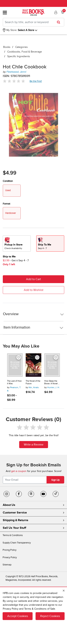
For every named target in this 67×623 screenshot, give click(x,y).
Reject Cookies (50, 616)
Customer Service (15, 512)
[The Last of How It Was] (15, 365)
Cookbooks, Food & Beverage (24, 51)
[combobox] (33, 22)
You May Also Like (21, 346)
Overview (11, 314)
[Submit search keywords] (59, 22)
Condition (8, 181)
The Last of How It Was (14, 382)
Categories (21, 47)
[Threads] (31, 494)
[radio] (17, 243)
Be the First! (36, 81)
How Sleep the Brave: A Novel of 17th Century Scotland (52, 382)
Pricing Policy (9, 550)
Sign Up (55, 479)
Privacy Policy (10, 557)
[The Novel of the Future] (33, 365)
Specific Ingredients (18, 56)
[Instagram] (6, 494)
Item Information (17, 327)
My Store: (11, 30)
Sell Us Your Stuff (14, 528)
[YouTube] (43, 494)
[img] (14, 81)
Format (6, 203)
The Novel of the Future (33, 382)
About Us (9, 505)
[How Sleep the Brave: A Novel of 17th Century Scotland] (52, 365)
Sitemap (7, 564)
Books (6, 47)
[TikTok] (56, 494)
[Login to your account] (55, 12)
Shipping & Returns (15, 520)
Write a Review (33, 444)
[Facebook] (19, 494)
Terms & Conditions (13, 535)
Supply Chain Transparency (17, 542)
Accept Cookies (17, 616)
